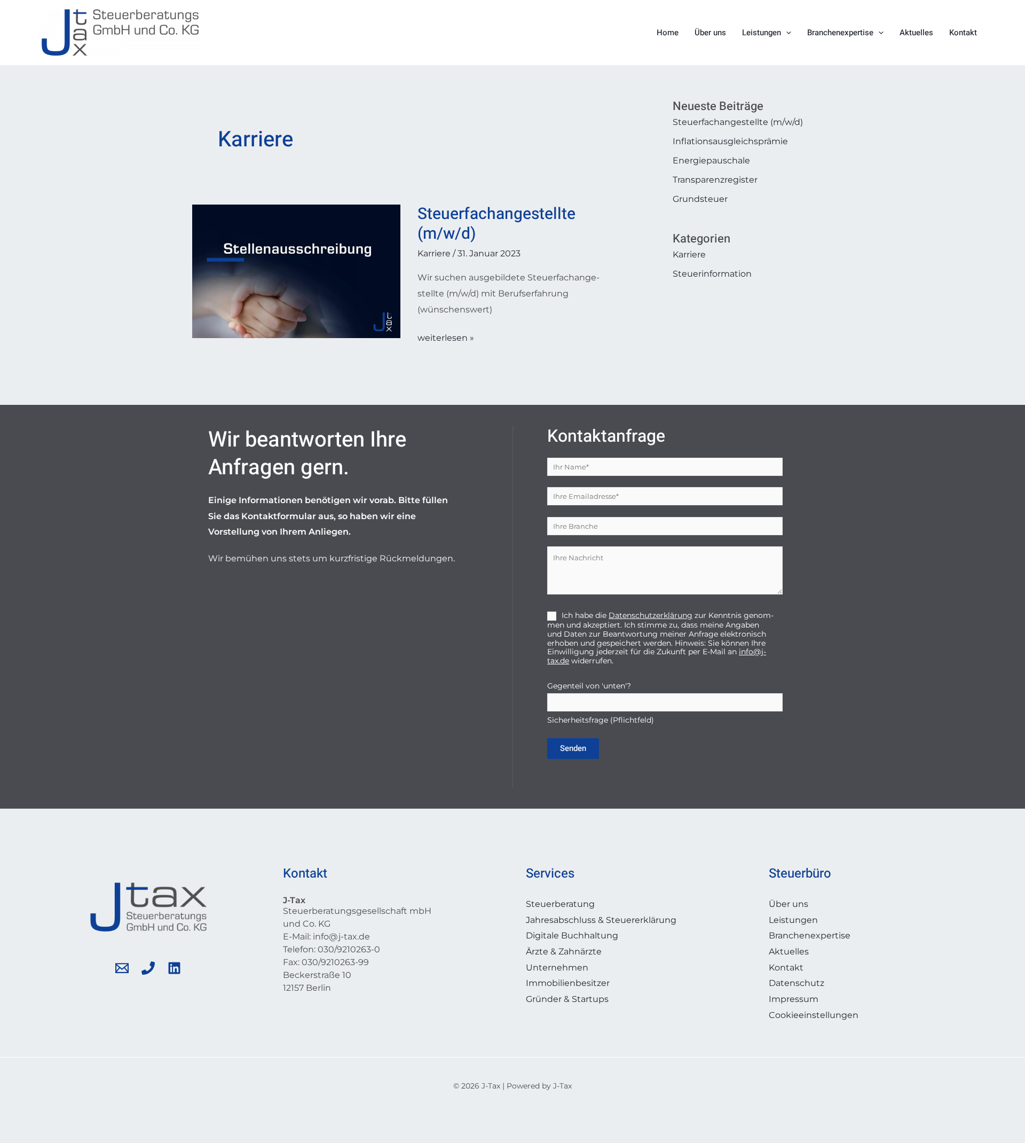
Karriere (434, 253)
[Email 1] (122, 968)
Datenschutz (796, 983)
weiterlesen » (445, 336)
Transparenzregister (715, 180)
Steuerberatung (560, 904)
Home (668, 32)
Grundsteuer (700, 199)
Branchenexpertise (840, 32)
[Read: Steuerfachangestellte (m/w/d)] (296, 270)
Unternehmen (557, 967)
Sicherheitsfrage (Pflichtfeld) (600, 703)
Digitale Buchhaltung (572, 935)
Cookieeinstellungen (813, 1015)
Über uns (710, 32)
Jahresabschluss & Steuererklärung (601, 920)
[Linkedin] (174, 968)
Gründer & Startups (567, 999)
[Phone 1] (148, 968)
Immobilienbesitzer (568, 983)
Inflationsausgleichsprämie (730, 141)
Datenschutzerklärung (650, 615)
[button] (786, 32)
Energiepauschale (711, 160)
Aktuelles (916, 32)
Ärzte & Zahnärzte (564, 951)
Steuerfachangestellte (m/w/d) (496, 224)
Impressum (793, 999)
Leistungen (761, 32)
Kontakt (963, 32)
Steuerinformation (712, 274)
